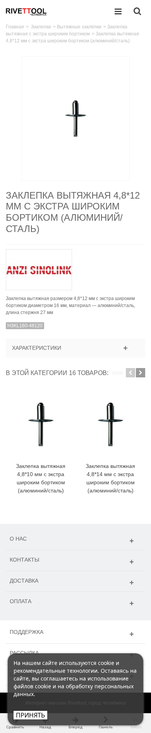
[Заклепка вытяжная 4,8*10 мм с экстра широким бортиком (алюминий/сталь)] (41, 424)
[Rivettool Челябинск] (26, 11)
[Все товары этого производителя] (75, 267)
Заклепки (41, 27)
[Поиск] (137, 11)
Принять (30, 715)
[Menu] (118, 11)
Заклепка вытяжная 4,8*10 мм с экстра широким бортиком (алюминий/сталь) (40, 478)
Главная (15, 27)
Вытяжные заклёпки (79, 27)
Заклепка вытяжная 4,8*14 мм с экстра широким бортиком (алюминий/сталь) (110, 478)
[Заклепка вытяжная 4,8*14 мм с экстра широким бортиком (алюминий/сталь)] (110, 424)
